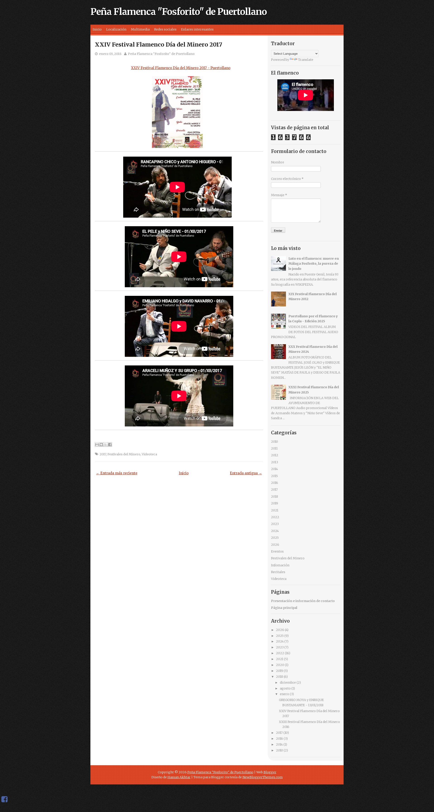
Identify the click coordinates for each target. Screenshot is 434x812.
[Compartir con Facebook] (110, 444)
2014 (274, 469)
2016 (274, 483)
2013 (274, 462)
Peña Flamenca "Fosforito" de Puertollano (178, 11)
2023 (275, 524)
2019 (274, 503)
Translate (305, 60)
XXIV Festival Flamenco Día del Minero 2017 (158, 44)
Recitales (278, 572)
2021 (274, 510)
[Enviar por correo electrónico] (97, 444)
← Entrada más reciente (116, 473)
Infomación (280, 565)
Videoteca (149, 454)
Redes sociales (165, 29)
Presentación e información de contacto (303, 601)
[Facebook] (4, 799)
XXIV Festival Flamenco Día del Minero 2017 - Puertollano (180, 68)
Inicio (97, 29)
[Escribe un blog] (101, 444)
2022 (275, 517)
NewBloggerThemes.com (263, 777)
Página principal (284, 608)
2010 (274, 442)
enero (284, 694)
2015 (274, 476)
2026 (275, 545)
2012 (274, 455)
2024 (275, 531)
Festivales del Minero (123, 454)
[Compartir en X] (105, 444)
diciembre (288, 682)
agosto (285, 688)
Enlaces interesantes (197, 29)
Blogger (270, 772)
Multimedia (140, 29)
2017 (103, 454)
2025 (275, 538)
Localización (116, 29)
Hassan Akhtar (179, 777)
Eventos (277, 551)
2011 (274, 448)
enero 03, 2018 (110, 54)
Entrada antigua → (246, 473)
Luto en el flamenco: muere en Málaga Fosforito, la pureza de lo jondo (313, 264)
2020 (280, 665)
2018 (274, 496)
